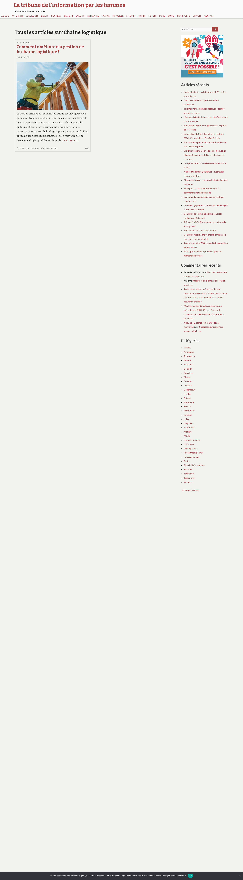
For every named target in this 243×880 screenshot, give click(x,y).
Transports (183, 16)
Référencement (191, 456)
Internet (131, 16)
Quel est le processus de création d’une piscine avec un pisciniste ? (204, 314)
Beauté (44, 16)
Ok (190, 876)
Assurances (32, 16)
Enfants (80, 16)
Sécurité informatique (194, 465)
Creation (188, 385)
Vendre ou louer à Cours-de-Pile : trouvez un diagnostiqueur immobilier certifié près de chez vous (205, 154)
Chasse (187, 377)
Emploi (187, 393)
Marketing (189, 427)
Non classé (189, 444)
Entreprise (93, 16)
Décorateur (189, 389)
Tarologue (189, 473)
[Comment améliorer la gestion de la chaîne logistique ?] (52, 86)
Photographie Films (193, 452)
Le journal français (190, 490)
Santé (171, 16)
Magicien (188, 423)
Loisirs (142, 16)
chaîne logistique (48, 148)
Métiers (152, 16)
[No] (239, 875)
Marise (26, 57)
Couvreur (188, 381)
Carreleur (188, 373)
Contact (209, 16)
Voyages (197, 16)
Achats (5, 16)
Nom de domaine (192, 440)
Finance (105, 16)
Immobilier (117, 16)
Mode (162, 16)
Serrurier (188, 469)
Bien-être (68, 16)
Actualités (17, 16)
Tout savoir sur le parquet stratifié (200, 230)
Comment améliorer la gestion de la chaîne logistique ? (50, 49)
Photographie (190, 448)
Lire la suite (70, 140)
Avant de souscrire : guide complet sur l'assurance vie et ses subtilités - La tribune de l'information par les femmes (205, 293)
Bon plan (56, 16)
